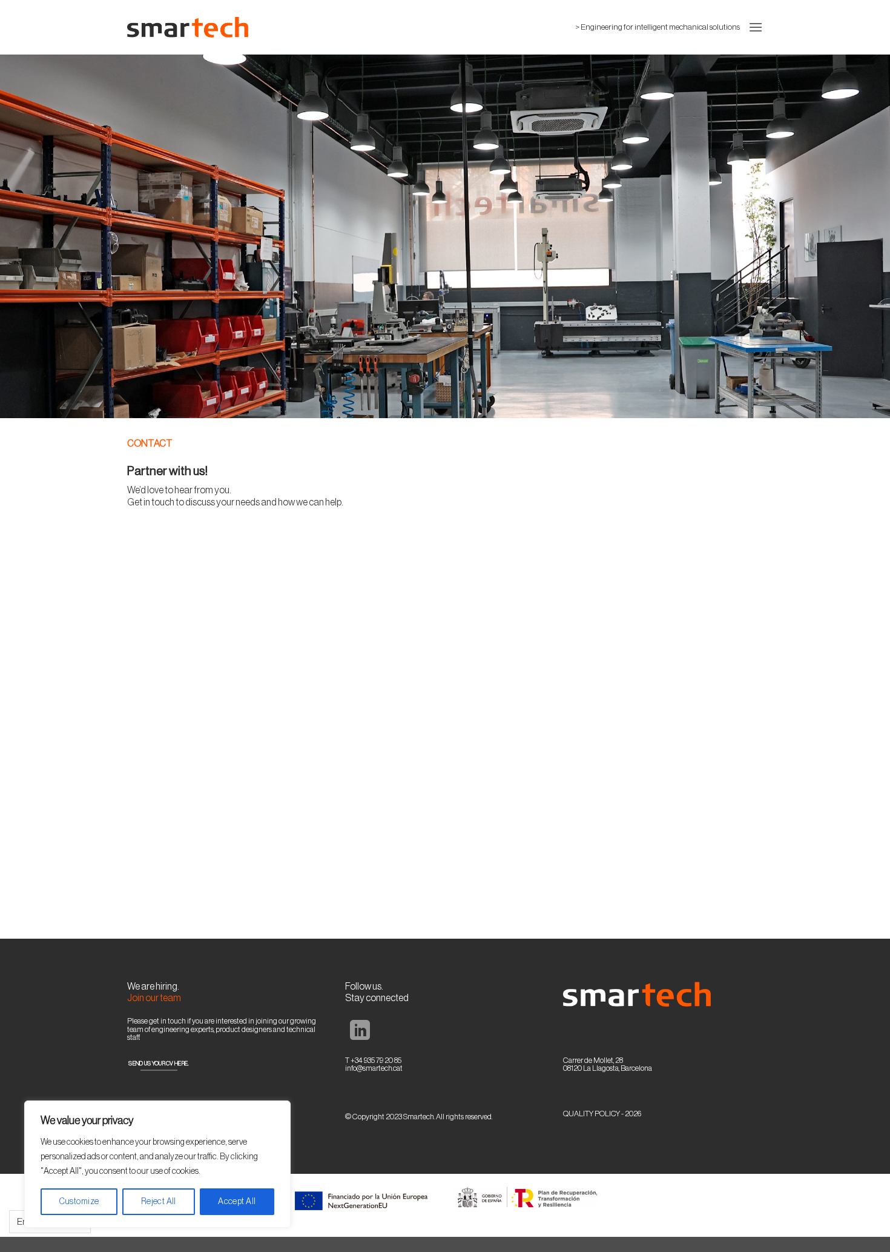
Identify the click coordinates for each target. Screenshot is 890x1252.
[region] (157, 1164)
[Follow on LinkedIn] (360, 1032)
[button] (755, 27)
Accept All (236, 1201)
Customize (79, 1201)
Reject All (158, 1201)
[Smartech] (187, 27)
